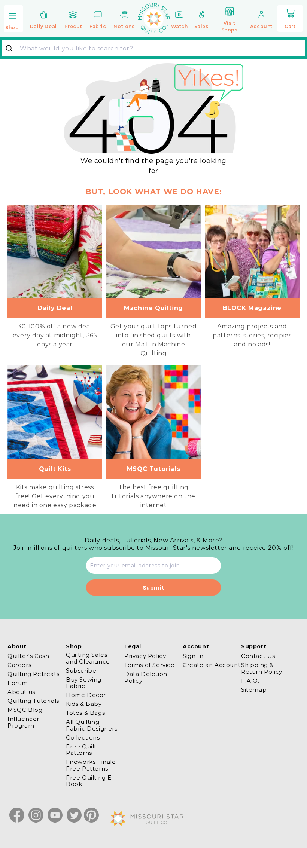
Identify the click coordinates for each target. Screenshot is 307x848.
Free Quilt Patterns (81, 749)
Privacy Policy (145, 656)
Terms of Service (149, 664)
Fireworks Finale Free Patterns (91, 765)
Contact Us (258, 656)
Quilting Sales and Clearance (88, 658)
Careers (19, 664)
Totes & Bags (85, 712)
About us (21, 691)
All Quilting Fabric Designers (92, 725)
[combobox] (153, 48)
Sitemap (254, 689)
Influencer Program (23, 722)
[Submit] (12, 48)
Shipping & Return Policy (261, 668)
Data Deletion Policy (145, 677)
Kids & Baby (84, 703)
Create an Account (211, 664)
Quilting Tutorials (33, 700)
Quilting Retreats (33, 673)
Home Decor (86, 694)
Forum (17, 682)
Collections (83, 737)
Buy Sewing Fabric (83, 682)
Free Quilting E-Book (90, 780)
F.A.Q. (250, 680)
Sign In (193, 656)
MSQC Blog (24, 709)
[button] (13, 19)
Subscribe (81, 670)
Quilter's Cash (28, 656)
